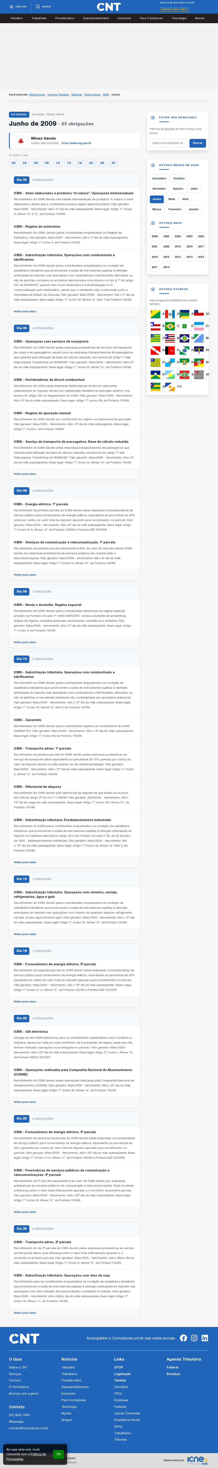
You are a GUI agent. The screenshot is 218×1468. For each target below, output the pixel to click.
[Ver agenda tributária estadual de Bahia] (156, 326)
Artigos (67, 1420)
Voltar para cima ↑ (26, 311)
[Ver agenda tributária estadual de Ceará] (170, 326)
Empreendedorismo (96, 18)
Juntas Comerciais (127, 1413)
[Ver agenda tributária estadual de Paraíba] (170, 351)
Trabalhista (39, 18)
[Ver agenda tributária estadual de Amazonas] (199, 314)
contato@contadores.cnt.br (29, 1428)
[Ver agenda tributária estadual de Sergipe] (156, 387)
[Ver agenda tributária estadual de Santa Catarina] (185, 375)
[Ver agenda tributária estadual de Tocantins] (170, 387)
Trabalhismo (122, 1433)
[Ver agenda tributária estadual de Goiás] (156, 338)
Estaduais (121, 1400)
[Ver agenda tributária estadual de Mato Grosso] (185, 338)
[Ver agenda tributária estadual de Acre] (156, 314)
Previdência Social (127, 1420)
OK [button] (58, 1454)
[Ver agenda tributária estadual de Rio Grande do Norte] (185, 363)
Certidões (121, 1387)
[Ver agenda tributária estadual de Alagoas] (170, 314)
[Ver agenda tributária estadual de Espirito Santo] (199, 326)
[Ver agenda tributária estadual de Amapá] (185, 314)
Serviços (15, 1374)
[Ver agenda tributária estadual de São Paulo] (199, 375)
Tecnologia (179, 18)
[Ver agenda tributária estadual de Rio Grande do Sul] (199, 363)
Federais (120, 1407)
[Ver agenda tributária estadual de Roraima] (170, 375)
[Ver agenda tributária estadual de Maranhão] (170, 338)
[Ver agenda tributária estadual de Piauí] (156, 363)
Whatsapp (16, 1422)
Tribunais (120, 1439)
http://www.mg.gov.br (76, 143)
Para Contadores (151, 18)
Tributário (16, 18)
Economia (124, 18)
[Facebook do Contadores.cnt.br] (183, 1341)
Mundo (199, 18)
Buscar (198, 143)
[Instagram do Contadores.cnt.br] (194, 1341)
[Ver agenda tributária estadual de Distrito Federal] (185, 326)
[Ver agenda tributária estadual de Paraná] (185, 351)
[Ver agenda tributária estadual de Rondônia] (156, 375)
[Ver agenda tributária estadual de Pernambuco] (199, 351)
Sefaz (118, 1426)
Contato (15, 1380)
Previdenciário (64, 18)
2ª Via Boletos (19, 1387)
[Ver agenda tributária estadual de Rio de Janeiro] (170, 363)
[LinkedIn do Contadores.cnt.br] (205, 1341)
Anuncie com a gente (174, 9)
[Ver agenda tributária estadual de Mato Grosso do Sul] (199, 338)
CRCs (118, 1393)
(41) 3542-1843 (19, 1415)
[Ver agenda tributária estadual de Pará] (156, 351)
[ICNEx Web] (197, 1460)
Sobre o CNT (18, 1367)
